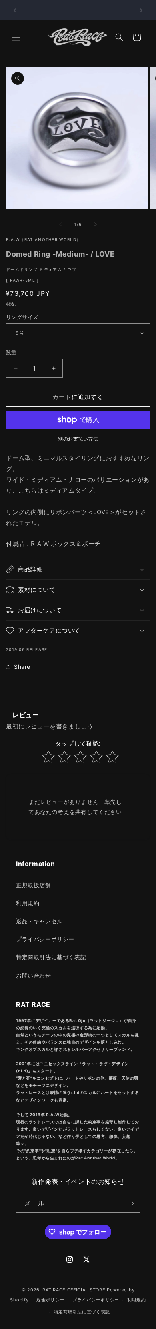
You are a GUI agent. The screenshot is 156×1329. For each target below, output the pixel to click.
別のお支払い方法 (78, 439)
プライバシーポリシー (45, 939)
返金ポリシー (50, 1300)
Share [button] (22, 666)
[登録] (131, 1203)
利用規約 (27, 903)
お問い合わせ (33, 975)
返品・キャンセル (39, 921)
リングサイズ (22, 317)
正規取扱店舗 (33, 885)
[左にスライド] (60, 224)
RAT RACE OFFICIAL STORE (73, 1290)
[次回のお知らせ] (141, 10)
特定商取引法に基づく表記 (51, 957)
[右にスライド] (95, 224)
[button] (16, 37)
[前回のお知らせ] (15, 10)
